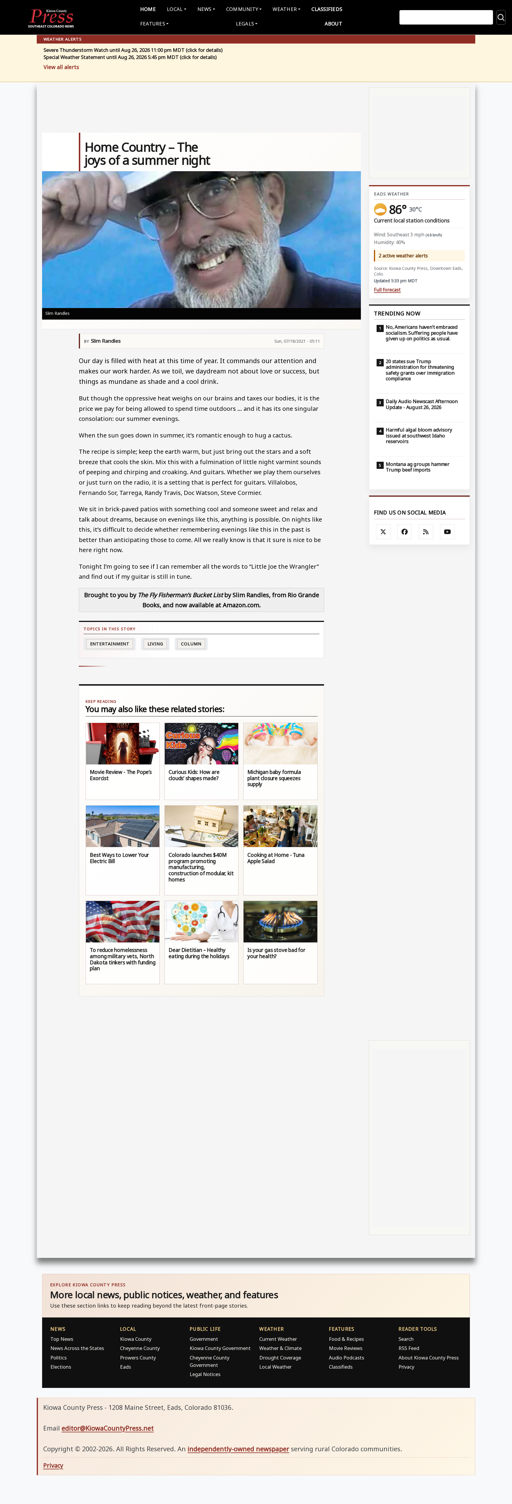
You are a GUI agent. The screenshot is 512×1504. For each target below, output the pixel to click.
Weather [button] (285, 9)
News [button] (204, 9)
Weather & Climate (280, 1348)
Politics (58, 1357)
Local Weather (275, 1366)
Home (148, 9)
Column (191, 644)
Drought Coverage (280, 1357)
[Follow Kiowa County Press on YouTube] (447, 531)
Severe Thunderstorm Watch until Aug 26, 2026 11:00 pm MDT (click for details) (133, 50)
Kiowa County (135, 1338)
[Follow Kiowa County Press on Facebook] (404, 531)
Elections (60, 1366)
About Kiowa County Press (429, 1357)
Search (406, 1338)
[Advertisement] (419, 793)
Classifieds (326, 9)
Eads (125, 1366)
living (155, 644)
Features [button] (152, 23)
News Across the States (77, 1348)
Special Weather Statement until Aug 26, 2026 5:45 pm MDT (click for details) (130, 57)
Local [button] (175, 9)
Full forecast (387, 290)
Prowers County (138, 1357)
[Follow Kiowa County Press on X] (383, 531)
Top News (61, 1338)
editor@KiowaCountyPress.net (108, 1428)
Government (204, 1338)
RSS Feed (409, 1348)
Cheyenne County (140, 1348)
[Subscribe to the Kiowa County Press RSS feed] (426, 531)
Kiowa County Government (220, 1348)
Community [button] (242, 9)
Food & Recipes (346, 1338)
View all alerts (61, 66)
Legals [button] (245, 23)
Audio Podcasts (346, 1357)
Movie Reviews (345, 1348)
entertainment (110, 644)
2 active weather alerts (403, 256)
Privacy (406, 1366)
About (333, 23)
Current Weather (278, 1338)
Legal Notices (205, 1374)
